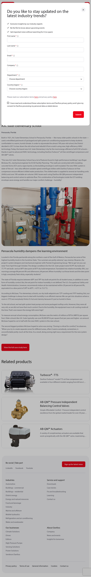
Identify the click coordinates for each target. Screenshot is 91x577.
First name (11, 36)
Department (12, 75)
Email (10, 55)
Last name (11, 46)
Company (11, 65)
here (36, 97)
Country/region (13, 85)
